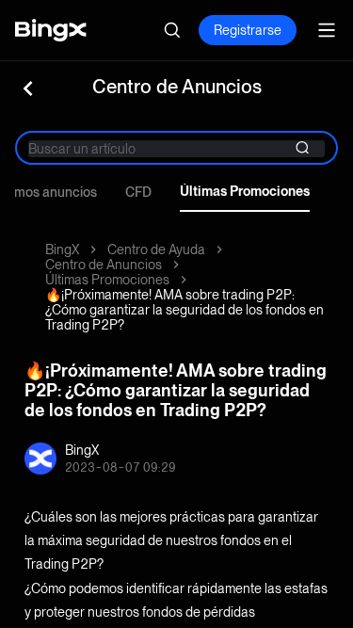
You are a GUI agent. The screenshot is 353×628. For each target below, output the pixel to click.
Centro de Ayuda (156, 249)
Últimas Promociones (245, 191)
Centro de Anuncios (103, 264)
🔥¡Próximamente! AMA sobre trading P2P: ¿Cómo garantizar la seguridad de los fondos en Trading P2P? (184, 309)
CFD (138, 192)
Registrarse (247, 30)
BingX (62, 249)
